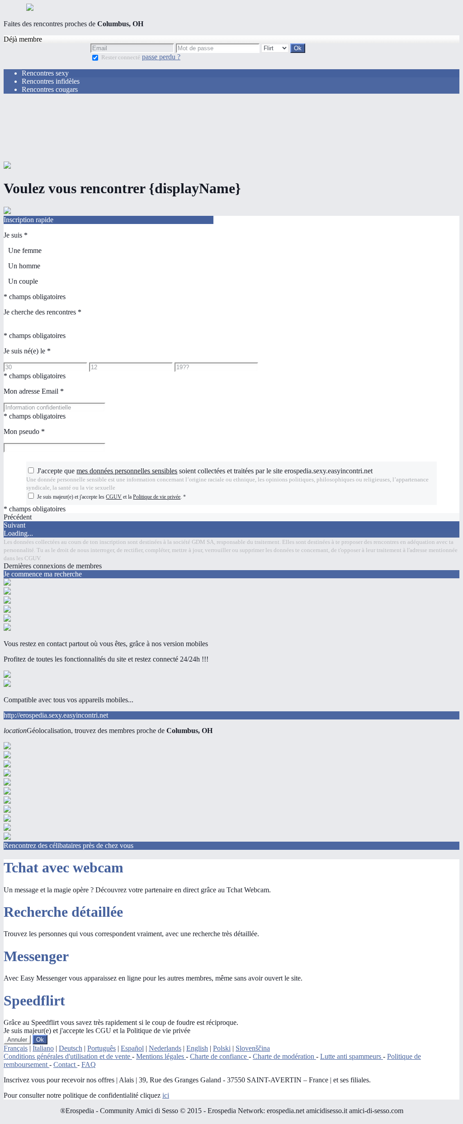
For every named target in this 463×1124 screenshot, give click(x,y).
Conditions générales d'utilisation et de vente (68, 1056)
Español (132, 1048)
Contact (65, 1064)
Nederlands (165, 1048)
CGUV (114, 497)
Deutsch (70, 1048)
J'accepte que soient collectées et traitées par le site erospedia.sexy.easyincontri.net (205, 471)
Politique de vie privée (156, 497)
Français (16, 1048)
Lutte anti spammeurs (351, 1056)
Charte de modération (284, 1056)
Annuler (17, 1039)
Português (101, 1048)
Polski (222, 1048)
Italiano (43, 1048)
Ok (40, 1039)
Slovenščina (253, 1048)
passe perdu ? (161, 57)
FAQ (88, 1064)
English (197, 1048)
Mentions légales (161, 1056)
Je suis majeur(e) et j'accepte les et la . (111, 497)
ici (165, 1095)
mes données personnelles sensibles (126, 471)
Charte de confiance (219, 1056)
